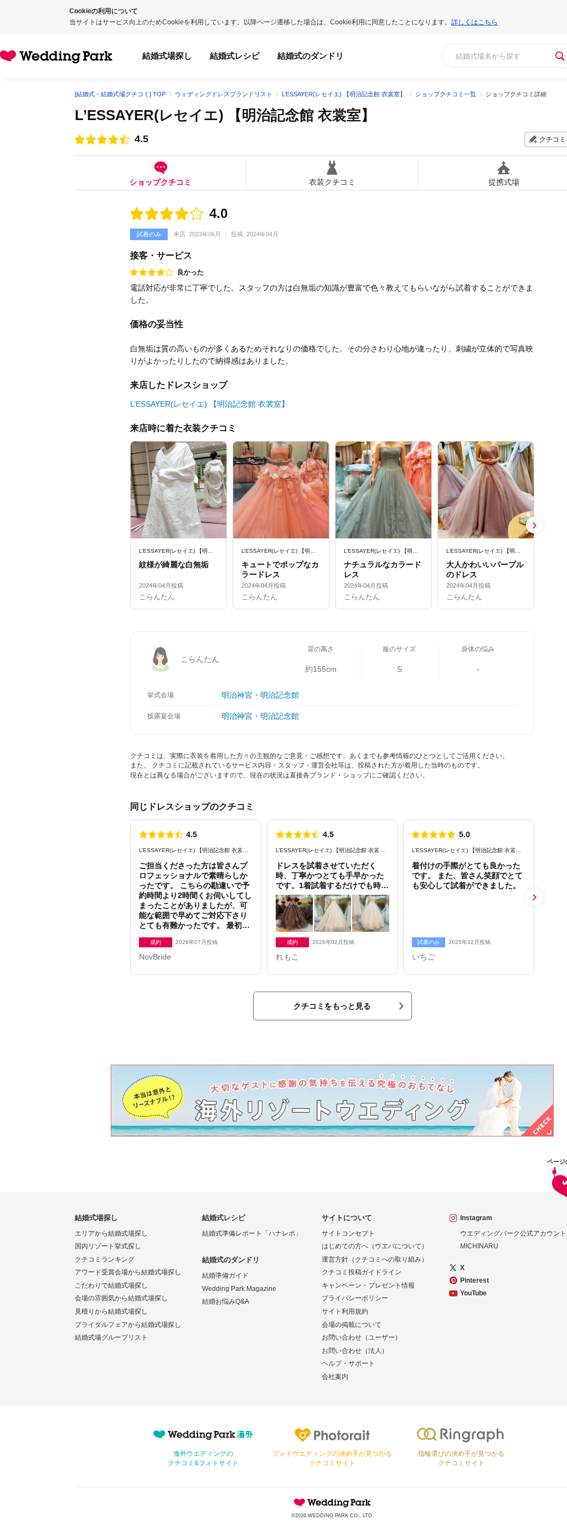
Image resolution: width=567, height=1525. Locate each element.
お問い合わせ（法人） (355, 1351)
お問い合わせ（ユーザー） (361, 1337)
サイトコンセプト (348, 1233)
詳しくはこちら (474, 22)
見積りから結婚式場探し (111, 1311)
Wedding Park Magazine (239, 1289)
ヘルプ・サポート (348, 1363)
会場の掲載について (352, 1325)
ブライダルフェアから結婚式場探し (128, 1325)
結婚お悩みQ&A (225, 1301)
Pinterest (474, 1280)
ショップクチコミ (161, 182)
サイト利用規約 (345, 1311)
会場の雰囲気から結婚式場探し (121, 1298)
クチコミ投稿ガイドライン (361, 1272)
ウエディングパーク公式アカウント (513, 1233)
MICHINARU (479, 1246)
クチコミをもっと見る (332, 1006)
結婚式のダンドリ (310, 55)
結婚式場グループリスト (111, 1337)
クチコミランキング (105, 1259)
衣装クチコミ (332, 182)
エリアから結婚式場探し (111, 1233)
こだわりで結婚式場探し (111, 1285)
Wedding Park (332, 1502)
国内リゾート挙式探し (108, 1246)
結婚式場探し (167, 55)
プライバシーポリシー (355, 1298)
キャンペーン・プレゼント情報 (368, 1285)
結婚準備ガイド (225, 1275)
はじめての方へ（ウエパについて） (375, 1246)
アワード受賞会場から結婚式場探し (128, 1272)
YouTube (473, 1293)
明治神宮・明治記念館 (260, 695)
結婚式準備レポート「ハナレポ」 (252, 1233)
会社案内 (335, 1377)
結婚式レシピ (235, 55)
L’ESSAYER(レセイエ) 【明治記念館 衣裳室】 (225, 115)
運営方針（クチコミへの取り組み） (375, 1259)
